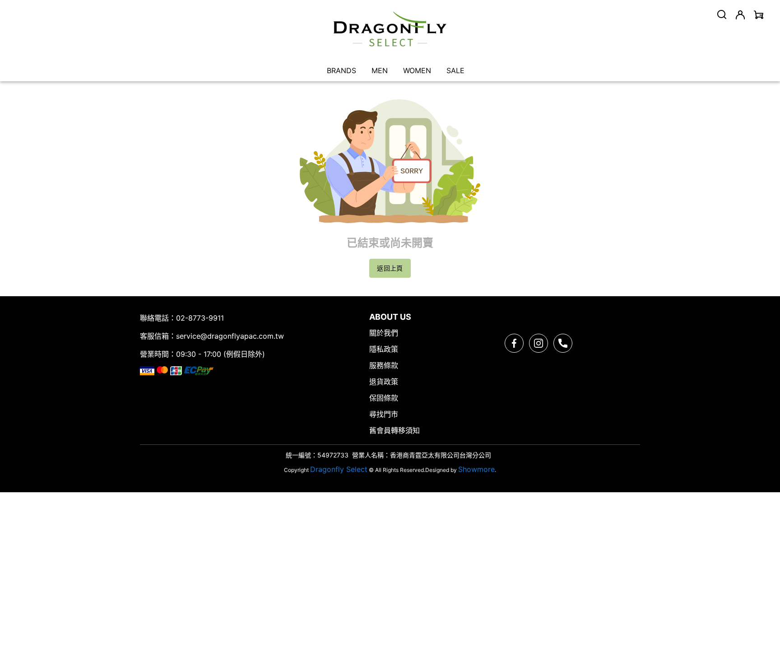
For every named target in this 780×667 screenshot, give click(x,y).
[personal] (740, 14)
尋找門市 (383, 414)
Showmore (476, 469)
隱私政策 (383, 349)
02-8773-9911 (200, 317)
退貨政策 (383, 381)
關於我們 (383, 332)
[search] (722, 14)
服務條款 (383, 365)
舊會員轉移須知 (394, 430)
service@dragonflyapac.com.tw (230, 335)
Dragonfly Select (338, 469)
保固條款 (383, 397)
